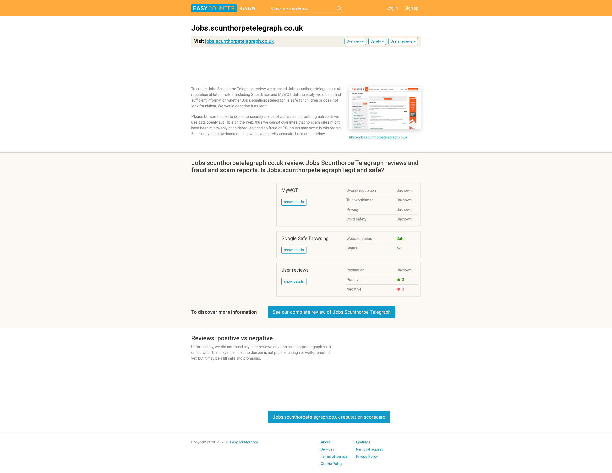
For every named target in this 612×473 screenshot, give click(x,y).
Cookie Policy (331, 464)
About (325, 442)
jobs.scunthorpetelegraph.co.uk (239, 41)
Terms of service (334, 456)
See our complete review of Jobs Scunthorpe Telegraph (332, 312)
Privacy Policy (367, 456)
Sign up (411, 8)
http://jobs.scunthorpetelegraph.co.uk (378, 137)
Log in (392, 8)
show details (294, 202)
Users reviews (402, 41)
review (248, 8)
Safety (376, 41)
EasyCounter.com (244, 442)
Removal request (369, 449)
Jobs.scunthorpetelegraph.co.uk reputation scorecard (329, 417)
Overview (354, 41)
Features (363, 442)
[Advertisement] (306, 65)
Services (327, 449)
